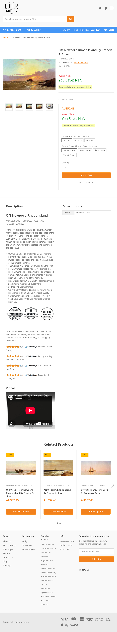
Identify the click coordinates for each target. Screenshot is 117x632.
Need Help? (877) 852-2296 (87, 29)
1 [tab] (57, 523)
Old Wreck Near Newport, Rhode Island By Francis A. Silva (20, 493)
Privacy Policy (9, 545)
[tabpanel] (21, 484)
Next (112, 485)
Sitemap (7, 565)
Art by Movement (12, 29)
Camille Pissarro (48, 548)
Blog (5, 561)
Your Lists (109, 29)
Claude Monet (47, 544)
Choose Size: (76, 136)
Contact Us (8, 557)
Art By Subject (34, 29)
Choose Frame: (79, 146)
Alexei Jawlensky (48, 572)
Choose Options (21, 511)
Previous (4, 485)
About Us (7, 541)
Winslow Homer (48, 568)
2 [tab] (60, 523)
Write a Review (81, 62)
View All (44, 604)
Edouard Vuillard (48, 576)
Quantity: (66, 162)
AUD (65, 29)
